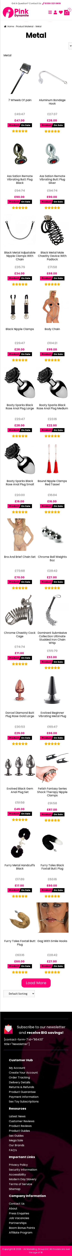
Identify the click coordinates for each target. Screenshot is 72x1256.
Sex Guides (16, 1136)
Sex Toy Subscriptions (24, 1102)
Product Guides (19, 1131)
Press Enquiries (19, 1213)
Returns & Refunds (21, 1087)
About (13, 1209)
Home (11, 26)
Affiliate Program (20, 1233)
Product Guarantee (22, 1092)
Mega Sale (16, 1140)
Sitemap (14, 1189)
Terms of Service (20, 1184)
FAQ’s (13, 1150)
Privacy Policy (18, 1165)
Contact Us (16, 1204)
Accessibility (17, 1175)
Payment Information (23, 1097)
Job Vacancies (19, 1218)
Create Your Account (23, 1073)
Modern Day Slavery (23, 1179)
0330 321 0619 (52, 3)
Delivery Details (19, 1082)
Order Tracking (19, 1077)
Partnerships (18, 1223)
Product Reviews (20, 1126)
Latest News (17, 1116)
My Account (17, 1068)
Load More (36, 983)
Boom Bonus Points (22, 1228)
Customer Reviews (21, 1121)
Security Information (23, 1170)
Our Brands (16, 1145)
